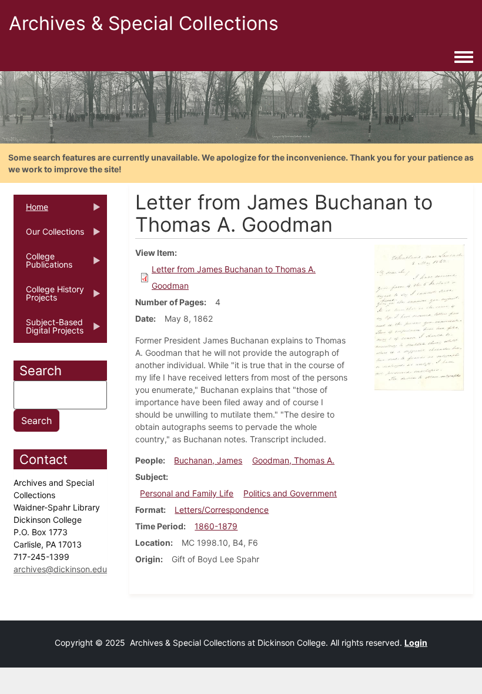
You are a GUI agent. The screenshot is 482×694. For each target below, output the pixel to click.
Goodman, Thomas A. (293, 460)
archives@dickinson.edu (60, 569)
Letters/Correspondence (222, 510)
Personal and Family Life (186, 493)
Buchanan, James (208, 460)
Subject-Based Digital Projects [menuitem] (48, 330)
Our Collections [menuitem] (49, 235)
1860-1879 (216, 526)
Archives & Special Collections (144, 23)
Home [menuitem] (31, 210)
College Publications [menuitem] (43, 264)
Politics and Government (290, 493)
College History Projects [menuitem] (49, 297)
